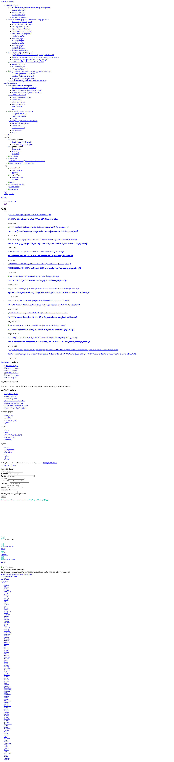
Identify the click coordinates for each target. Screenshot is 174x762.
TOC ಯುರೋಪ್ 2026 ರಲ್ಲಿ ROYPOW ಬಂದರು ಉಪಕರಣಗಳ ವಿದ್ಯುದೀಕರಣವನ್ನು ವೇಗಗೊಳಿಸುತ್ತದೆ (40, 256)
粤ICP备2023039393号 (50, 463)
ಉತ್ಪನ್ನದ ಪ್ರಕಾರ (5, 483)
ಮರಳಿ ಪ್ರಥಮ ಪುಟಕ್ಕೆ (10, 201)
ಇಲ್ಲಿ (47, 500)
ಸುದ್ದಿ (5, 204)
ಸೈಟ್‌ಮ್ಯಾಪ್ (14, 465)
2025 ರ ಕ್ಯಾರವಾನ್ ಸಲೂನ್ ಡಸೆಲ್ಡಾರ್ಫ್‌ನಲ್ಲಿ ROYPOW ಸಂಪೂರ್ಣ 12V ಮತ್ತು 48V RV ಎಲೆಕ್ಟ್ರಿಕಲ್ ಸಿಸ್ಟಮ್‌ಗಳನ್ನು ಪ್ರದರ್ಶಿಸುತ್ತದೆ (49, 342)
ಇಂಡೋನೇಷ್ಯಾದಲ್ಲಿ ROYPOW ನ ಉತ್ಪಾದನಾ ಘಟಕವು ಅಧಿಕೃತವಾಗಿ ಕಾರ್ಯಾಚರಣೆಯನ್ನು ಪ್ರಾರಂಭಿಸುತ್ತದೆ (41, 329)
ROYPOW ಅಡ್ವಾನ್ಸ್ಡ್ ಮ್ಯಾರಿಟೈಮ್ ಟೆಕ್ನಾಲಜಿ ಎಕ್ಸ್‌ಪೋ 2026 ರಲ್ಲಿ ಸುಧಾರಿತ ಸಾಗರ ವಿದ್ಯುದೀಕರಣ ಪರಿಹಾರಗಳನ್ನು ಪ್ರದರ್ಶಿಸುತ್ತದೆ (48, 243)
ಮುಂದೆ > (7, 362)
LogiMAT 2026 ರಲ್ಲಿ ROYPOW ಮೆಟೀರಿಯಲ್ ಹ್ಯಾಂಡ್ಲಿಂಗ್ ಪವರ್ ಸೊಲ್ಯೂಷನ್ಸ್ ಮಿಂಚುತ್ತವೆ (37, 280)
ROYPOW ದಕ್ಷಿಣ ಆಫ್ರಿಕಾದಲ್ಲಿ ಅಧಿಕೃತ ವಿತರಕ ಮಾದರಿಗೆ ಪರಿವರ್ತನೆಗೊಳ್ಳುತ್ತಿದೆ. (33, 219)
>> (11, 362)
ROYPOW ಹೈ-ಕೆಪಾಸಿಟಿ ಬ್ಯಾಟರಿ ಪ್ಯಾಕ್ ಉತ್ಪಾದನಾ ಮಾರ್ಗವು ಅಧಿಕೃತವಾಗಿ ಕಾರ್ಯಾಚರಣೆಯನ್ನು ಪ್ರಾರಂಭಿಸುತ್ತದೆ (43, 231)
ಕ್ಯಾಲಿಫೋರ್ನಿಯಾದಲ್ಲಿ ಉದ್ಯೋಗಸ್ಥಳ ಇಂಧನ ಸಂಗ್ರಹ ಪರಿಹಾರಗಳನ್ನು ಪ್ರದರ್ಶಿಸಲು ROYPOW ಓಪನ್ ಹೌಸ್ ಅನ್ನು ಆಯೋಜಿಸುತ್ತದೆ (49, 293)
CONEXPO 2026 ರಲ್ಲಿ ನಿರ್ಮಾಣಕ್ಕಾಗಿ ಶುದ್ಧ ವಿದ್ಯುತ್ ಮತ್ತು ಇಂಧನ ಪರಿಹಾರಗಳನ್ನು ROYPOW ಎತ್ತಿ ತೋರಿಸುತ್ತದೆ (44, 305)
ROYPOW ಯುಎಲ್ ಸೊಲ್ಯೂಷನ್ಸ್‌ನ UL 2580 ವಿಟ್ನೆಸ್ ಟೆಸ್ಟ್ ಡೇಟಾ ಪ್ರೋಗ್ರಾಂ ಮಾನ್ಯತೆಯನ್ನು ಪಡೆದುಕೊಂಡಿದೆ (42, 317)
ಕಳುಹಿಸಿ (3, 496)
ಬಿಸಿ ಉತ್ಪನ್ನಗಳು (5, 465)
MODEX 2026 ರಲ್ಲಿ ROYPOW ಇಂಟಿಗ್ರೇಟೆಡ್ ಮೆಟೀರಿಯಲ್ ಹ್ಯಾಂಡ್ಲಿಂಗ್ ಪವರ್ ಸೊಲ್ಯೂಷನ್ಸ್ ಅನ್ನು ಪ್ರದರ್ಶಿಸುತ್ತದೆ (44, 268)
